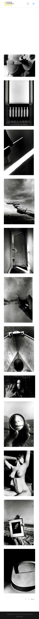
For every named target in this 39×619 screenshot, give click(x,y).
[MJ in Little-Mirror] (19, 446)
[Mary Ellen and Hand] (19, 397)
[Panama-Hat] (19, 593)
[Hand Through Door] (18, 273)
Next (32, 599)
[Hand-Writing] (18, 322)
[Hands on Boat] (19, 371)
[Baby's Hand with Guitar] (19, 76)
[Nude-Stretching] (19, 495)
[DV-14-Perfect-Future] (19, 175)
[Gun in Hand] (19, 224)
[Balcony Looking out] (19, 125)
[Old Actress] (19, 545)
